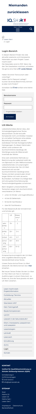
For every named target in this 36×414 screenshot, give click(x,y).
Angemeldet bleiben (14, 111)
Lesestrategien (9, 329)
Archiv (6, 345)
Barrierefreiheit (7, 408)
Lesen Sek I (8, 39)
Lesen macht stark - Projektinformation (11, 290)
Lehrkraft (7, 333)
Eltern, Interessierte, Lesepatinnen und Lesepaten (17, 324)
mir (16, 88)
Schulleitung (9, 341)
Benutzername (10, 95)
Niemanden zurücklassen (3, 37)
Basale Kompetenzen (12, 311)
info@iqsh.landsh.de (11, 382)
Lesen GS (5, 397)
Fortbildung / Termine (12, 295)
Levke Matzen (26, 69)
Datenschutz (18, 406)
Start (4, 392)
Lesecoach (8, 337)
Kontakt (7, 353)
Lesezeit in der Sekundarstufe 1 (16, 319)
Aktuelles (7, 299)
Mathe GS (5, 394)
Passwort (7, 103)
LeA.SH (6, 315)
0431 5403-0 (8, 380)
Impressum (6, 406)
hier (30, 266)
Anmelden (10, 117)
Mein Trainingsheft (11, 307)
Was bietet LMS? (10, 303)
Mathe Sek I (6, 399)
